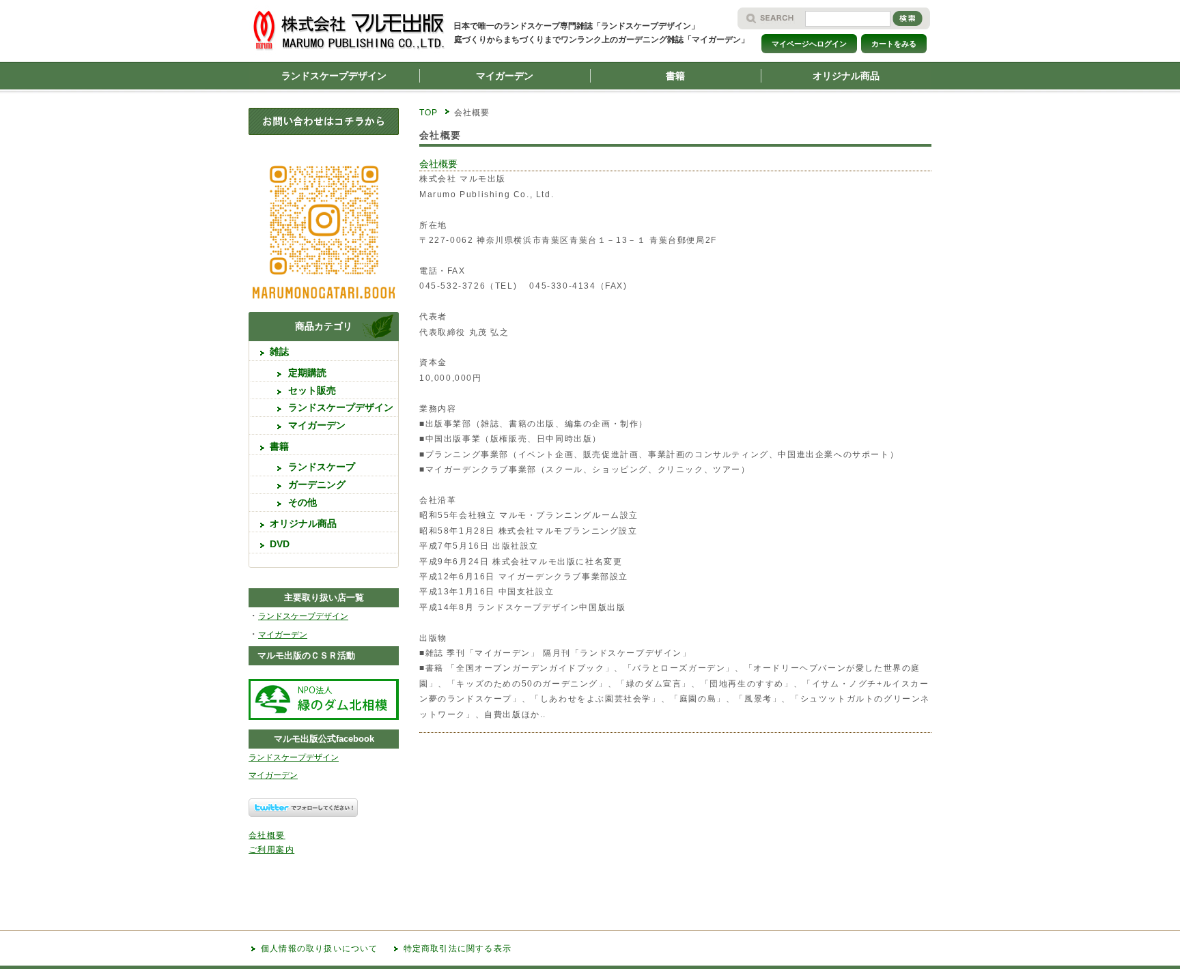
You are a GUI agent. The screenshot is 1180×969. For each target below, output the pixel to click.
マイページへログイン (809, 44)
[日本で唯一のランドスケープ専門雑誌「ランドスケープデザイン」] (355, 58)
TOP (428, 112)
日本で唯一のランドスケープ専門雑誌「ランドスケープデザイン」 (576, 26)
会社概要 (438, 163)
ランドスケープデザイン (334, 76)
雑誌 (279, 351)
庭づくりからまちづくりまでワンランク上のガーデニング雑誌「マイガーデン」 (601, 39)
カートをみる (893, 44)
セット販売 (312, 390)
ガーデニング (317, 484)
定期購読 (307, 372)
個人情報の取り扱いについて (319, 948)
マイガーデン (504, 76)
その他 (302, 502)
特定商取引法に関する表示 (457, 948)
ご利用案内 (271, 849)
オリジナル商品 (846, 76)
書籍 (675, 76)
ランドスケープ (321, 466)
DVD (280, 543)
